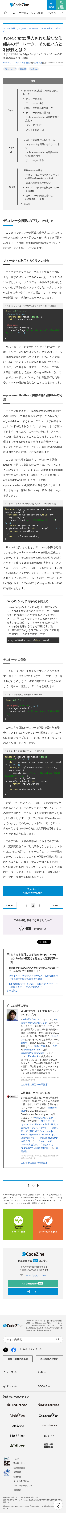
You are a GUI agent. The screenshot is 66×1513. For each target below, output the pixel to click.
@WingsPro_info (32, 1049)
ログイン (34, 1291)
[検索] (5, 13)
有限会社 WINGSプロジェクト (39, 1021)
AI (14, 13)
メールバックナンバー (35, 1275)
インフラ (51, 13)
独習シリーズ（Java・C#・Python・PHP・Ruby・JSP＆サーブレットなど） (40, 1124)
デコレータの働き (35, 103)
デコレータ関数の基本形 (38, 112)
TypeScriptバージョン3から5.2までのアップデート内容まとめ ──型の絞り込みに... (33, 985)
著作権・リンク (20, 1463)
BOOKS (42, 1386)
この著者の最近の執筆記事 (34, 1084)
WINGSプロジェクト (33, 1019)
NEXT (55, 905)
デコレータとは (34, 98)
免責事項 (17, 1472)
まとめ (27, 203)
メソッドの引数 (34, 125)
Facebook (33, 1056)
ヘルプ (16, 1458)
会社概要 (17, 1476)
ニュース (8, 1372)
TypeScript (33, 69)
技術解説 (23, 69)
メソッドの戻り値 (35, 129)
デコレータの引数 (35, 160)
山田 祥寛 (38, 62)
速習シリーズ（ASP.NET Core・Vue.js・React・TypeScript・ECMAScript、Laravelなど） (39, 1132)
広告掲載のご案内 (49, 1358)
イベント (8, 1386)
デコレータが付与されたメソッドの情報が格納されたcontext (42, 176)
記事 (43, 1046)
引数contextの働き (33, 170)
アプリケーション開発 (31, 13)
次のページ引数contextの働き (33, 891)
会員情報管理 (19, 1467)
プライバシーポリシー (23, 1485)
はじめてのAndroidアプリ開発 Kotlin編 (37, 1146)
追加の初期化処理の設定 (38, 182)
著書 (36, 1046)
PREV (10, 905)
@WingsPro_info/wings (32, 1052)
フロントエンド (10, 69)
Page (11, 110)
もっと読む (12, 990)
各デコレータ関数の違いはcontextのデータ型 (39, 197)
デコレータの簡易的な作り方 (38, 107)
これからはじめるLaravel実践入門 (36, 1143)
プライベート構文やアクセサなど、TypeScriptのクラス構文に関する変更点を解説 (33, 977)
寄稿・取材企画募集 (18, 1358)
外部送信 (17, 1490)
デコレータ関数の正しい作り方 (39, 139)
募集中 (24, 1042)
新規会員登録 (34, 1283)
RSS (55, 1046)
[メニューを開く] (5, 5)
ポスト (45, 941)
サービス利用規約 (21, 1481)
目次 (33, 80)
